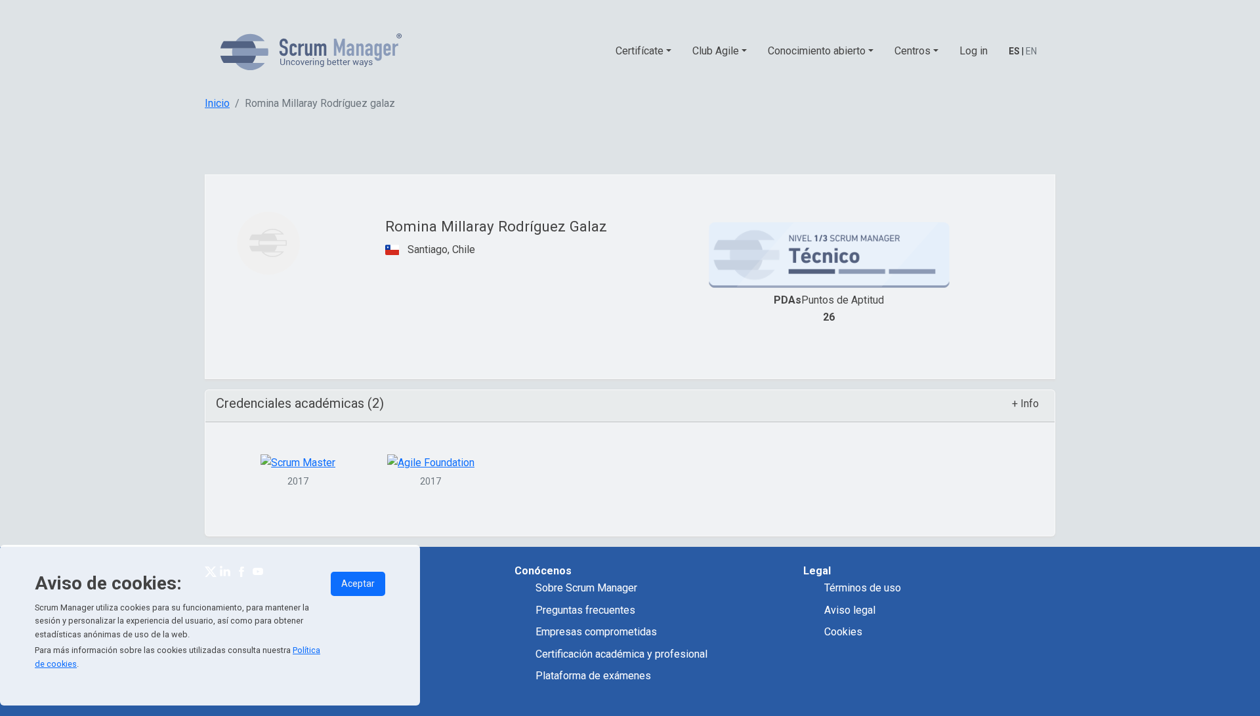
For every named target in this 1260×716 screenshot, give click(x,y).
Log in (973, 51)
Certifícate (639, 51)
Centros (912, 51)
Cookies (843, 632)
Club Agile (715, 51)
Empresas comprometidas (596, 632)
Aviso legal (849, 610)
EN (1031, 51)
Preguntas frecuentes (585, 610)
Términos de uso (862, 588)
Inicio (217, 103)
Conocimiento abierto (817, 51)
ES (1014, 51)
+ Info (1025, 403)
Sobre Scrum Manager (586, 588)
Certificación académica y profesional (621, 654)
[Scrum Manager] (311, 51)
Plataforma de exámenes (593, 675)
